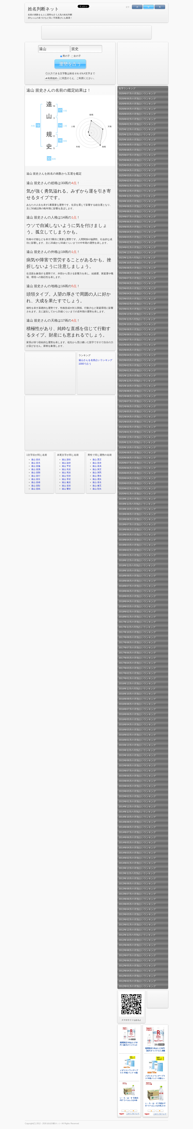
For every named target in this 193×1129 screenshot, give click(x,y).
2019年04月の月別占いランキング (137, 540)
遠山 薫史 (66, 482)
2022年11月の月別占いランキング (137, 319)
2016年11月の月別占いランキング (137, 688)
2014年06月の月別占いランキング (137, 837)
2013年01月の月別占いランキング (137, 924)
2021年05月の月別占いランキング (137, 411)
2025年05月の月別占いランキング (137, 165)
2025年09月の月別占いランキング (137, 145)
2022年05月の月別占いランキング (137, 350)
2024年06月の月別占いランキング (137, 221)
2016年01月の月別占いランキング (137, 740)
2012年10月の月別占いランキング (137, 940)
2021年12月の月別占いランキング (137, 375)
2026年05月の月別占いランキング (137, 103)
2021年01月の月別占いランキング (137, 432)
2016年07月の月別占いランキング (137, 709)
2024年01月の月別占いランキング (137, 247)
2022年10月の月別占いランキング (137, 324)
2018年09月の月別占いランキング (137, 575)
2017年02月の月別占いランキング (137, 673)
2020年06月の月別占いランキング (137, 468)
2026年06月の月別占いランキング (137, 98)
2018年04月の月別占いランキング (137, 601)
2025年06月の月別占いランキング (137, 160)
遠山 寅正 (96, 469)
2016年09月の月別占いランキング (137, 699)
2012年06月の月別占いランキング (137, 960)
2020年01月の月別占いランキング (137, 493)
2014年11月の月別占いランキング (137, 811)
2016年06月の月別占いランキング (137, 714)
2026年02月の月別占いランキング (137, 119)
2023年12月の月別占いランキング (137, 252)
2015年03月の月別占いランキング (137, 791)
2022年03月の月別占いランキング (137, 360)
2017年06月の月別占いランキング (137, 652)
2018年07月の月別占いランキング (137, 586)
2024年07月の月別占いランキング (137, 216)
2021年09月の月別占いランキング (137, 391)
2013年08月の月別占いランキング (137, 888)
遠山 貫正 (96, 459)
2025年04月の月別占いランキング (137, 170)
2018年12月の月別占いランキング (137, 560)
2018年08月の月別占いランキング (137, 581)
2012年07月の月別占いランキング (137, 955)
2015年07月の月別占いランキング (137, 770)
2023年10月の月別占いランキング (137, 263)
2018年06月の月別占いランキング (137, 591)
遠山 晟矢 (96, 479)
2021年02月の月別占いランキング (137, 427)
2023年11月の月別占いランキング (137, 257)
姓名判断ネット (43, 8)
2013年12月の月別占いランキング (137, 868)
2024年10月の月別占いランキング (137, 201)
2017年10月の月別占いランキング (137, 632)
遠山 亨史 (66, 466)
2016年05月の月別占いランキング (137, 719)
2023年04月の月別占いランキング (137, 293)
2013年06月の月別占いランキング (137, 899)
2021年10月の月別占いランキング (137, 386)
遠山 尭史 (66, 469)
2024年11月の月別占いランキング (137, 196)
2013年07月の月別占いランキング (137, 894)
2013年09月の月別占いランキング (137, 883)
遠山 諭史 (66, 463)
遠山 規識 (35, 469)
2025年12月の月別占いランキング (137, 129)
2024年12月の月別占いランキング (137, 191)
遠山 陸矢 (96, 489)
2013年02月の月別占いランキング (137, 919)
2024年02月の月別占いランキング (137, 242)
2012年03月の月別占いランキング (137, 976)
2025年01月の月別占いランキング (137, 186)
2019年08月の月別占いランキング (137, 519)
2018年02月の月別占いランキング (137, 611)
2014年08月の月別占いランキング (137, 827)
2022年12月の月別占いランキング (137, 314)
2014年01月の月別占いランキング (137, 863)
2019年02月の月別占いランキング (137, 550)
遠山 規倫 (35, 466)
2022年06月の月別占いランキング (137, 345)
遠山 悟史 (66, 476)
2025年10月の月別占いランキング (137, 139)
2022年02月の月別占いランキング (137, 365)
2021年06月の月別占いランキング (137, 406)
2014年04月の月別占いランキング (137, 847)
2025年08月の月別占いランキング (137, 150)
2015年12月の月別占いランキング (137, 745)
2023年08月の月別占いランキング (137, 273)
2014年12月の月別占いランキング (137, 806)
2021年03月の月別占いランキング (137, 422)
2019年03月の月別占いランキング (137, 545)
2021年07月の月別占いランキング (137, 401)
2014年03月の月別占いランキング (137, 853)
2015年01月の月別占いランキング (137, 801)
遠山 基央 (96, 466)
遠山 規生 (35, 479)
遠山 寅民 (96, 472)
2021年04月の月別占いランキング (137, 416)
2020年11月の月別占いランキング (137, 442)
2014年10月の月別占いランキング (137, 817)
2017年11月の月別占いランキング (137, 627)
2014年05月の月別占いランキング (137, 842)
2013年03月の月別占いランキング (137, 914)
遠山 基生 (96, 482)
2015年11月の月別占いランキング (137, 750)
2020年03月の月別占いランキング (137, 483)
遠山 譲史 (66, 459)
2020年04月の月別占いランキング (137, 478)
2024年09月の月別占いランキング (137, 206)
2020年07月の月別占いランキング (137, 463)
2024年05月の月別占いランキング (137, 227)
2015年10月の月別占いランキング (137, 755)
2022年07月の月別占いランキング (137, 339)
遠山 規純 (35, 489)
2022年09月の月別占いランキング (137, 329)
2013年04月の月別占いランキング (137, 909)
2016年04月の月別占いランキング (137, 724)
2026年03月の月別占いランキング (137, 114)
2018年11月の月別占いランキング (137, 565)
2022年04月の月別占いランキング (137, 355)
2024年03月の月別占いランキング (137, 237)
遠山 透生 (96, 476)
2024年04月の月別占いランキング (137, 232)
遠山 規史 (35, 459)
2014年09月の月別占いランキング (137, 822)
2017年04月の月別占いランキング (137, 663)
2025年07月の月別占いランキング (137, 155)
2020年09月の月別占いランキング (137, 452)
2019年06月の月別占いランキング (137, 529)
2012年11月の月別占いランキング (137, 935)
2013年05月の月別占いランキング (137, 904)
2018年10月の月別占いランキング (137, 570)
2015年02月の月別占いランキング (137, 796)
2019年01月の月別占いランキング (137, 555)
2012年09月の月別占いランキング (137, 945)
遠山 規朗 (35, 472)
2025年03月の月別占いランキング (137, 175)
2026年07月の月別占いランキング (137, 93)
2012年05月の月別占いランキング (137, 965)
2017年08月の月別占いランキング (137, 642)
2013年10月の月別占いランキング (137, 878)
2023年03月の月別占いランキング (137, 298)
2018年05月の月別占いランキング (137, 596)
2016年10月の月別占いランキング (137, 693)
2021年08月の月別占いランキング (137, 396)
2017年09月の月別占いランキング (137, 637)
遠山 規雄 (35, 482)
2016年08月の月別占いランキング (137, 704)
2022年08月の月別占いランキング (137, 334)
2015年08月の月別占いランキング (137, 765)
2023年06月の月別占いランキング (137, 283)
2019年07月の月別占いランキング (137, 524)
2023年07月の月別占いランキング (137, 278)
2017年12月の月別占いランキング (137, 622)
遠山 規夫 (35, 463)
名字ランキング (127, 88)
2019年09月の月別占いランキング (137, 514)
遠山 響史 (66, 489)
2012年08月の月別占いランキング (137, 950)
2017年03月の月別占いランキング (137, 668)
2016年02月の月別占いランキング (137, 735)
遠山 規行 (35, 476)
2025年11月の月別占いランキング (137, 134)
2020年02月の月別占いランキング (137, 488)
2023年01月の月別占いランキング (137, 309)
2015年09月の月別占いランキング (137, 760)
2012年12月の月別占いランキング (137, 929)
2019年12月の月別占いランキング (137, 499)
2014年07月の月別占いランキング (137, 832)
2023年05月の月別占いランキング (137, 288)
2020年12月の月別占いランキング (137, 437)
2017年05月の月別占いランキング (137, 658)
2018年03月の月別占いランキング (137, 606)
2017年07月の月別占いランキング (137, 647)
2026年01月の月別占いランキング (137, 124)
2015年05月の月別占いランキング (137, 781)
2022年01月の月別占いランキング (137, 370)
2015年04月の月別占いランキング (137, 786)
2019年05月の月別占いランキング (137, 534)
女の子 (77, 56)
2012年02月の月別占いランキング (137, 981)
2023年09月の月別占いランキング (137, 268)
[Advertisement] (96, 32)
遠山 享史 (66, 479)
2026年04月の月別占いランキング (137, 109)
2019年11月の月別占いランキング (137, 504)
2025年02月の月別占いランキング (137, 180)
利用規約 (52, 78)
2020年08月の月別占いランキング (137, 457)
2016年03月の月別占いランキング (137, 729)
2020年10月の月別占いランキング (137, 447)
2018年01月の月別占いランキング (137, 617)
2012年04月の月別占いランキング (137, 971)
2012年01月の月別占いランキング (137, 986)
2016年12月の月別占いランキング (137, 683)
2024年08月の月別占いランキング (137, 211)
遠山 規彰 (35, 485)
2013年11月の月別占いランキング (137, 873)
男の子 (66, 56)
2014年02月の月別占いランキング (137, 858)
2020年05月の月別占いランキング (137, 473)
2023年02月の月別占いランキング (137, 304)
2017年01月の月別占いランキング (137, 678)
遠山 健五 (96, 485)
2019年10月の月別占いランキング (137, 509)
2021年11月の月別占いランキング (137, 381)
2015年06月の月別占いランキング (137, 776)
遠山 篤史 (66, 472)
